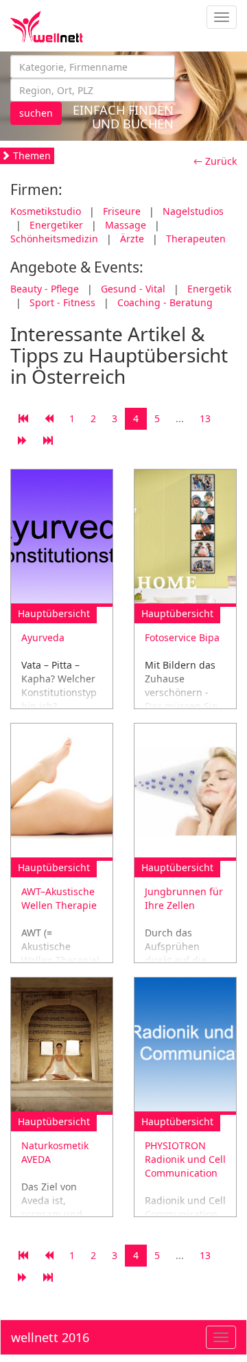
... (180, 418)
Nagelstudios (193, 211)
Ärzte (132, 238)
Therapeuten (196, 238)
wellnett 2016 (50, 1337)
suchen (36, 112)
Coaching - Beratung (165, 302)
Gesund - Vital (133, 288)
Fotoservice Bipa (182, 637)
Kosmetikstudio (45, 211)
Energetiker (56, 224)
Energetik (209, 288)
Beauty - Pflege (44, 288)
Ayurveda (42, 637)
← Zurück (215, 161)
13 (205, 418)
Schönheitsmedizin (54, 238)
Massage (125, 224)
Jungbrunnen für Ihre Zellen (184, 898)
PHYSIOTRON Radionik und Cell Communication (185, 1159)
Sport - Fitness (62, 302)
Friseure (122, 211)
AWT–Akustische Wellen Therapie (59, 898)
